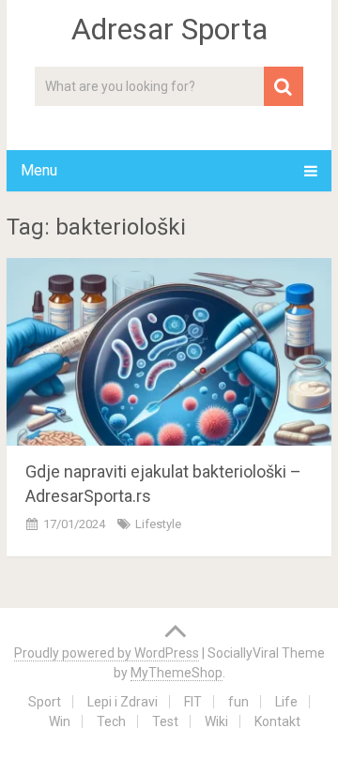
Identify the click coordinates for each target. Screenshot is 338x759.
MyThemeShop (177, 672)
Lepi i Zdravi (122, 701)
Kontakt (277, 721)
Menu (39, 170)
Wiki (216, 721)
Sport (44, 701)
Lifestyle (158, 524)
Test (165, 721)
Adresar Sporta (169, 29)
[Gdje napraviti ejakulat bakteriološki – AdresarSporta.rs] (169, 352)
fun (238, 701)
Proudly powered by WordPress (106, 652)
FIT (193, 701)
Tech (111, 721)
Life (286, 701)
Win (59, 721)
